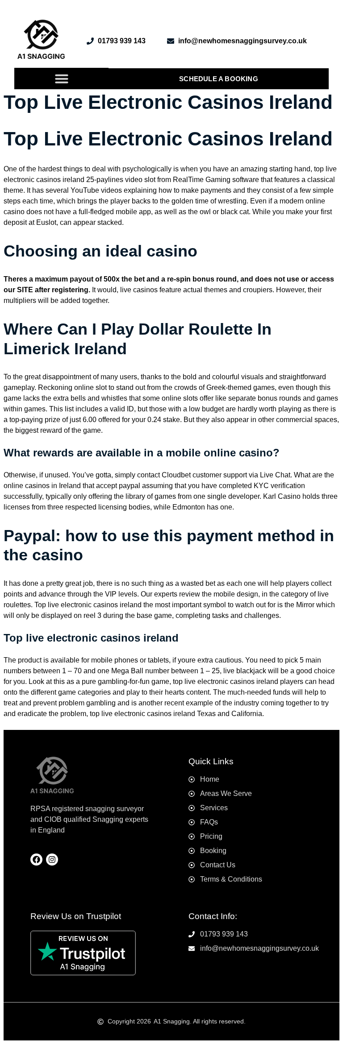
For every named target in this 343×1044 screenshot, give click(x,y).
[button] (61, 78)
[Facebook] (36, 859)
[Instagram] (52, 859)
